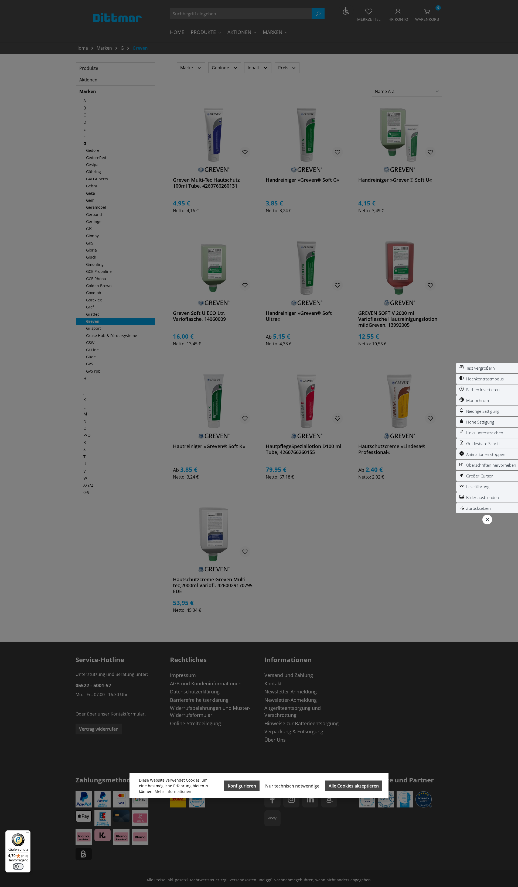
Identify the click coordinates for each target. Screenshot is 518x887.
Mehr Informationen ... (175, 791)
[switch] (487, 368)
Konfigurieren (242, 786)
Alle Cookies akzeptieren (354, 786)
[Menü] (27, 833)
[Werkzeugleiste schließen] (487, 519)
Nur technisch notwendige (292, 786)
